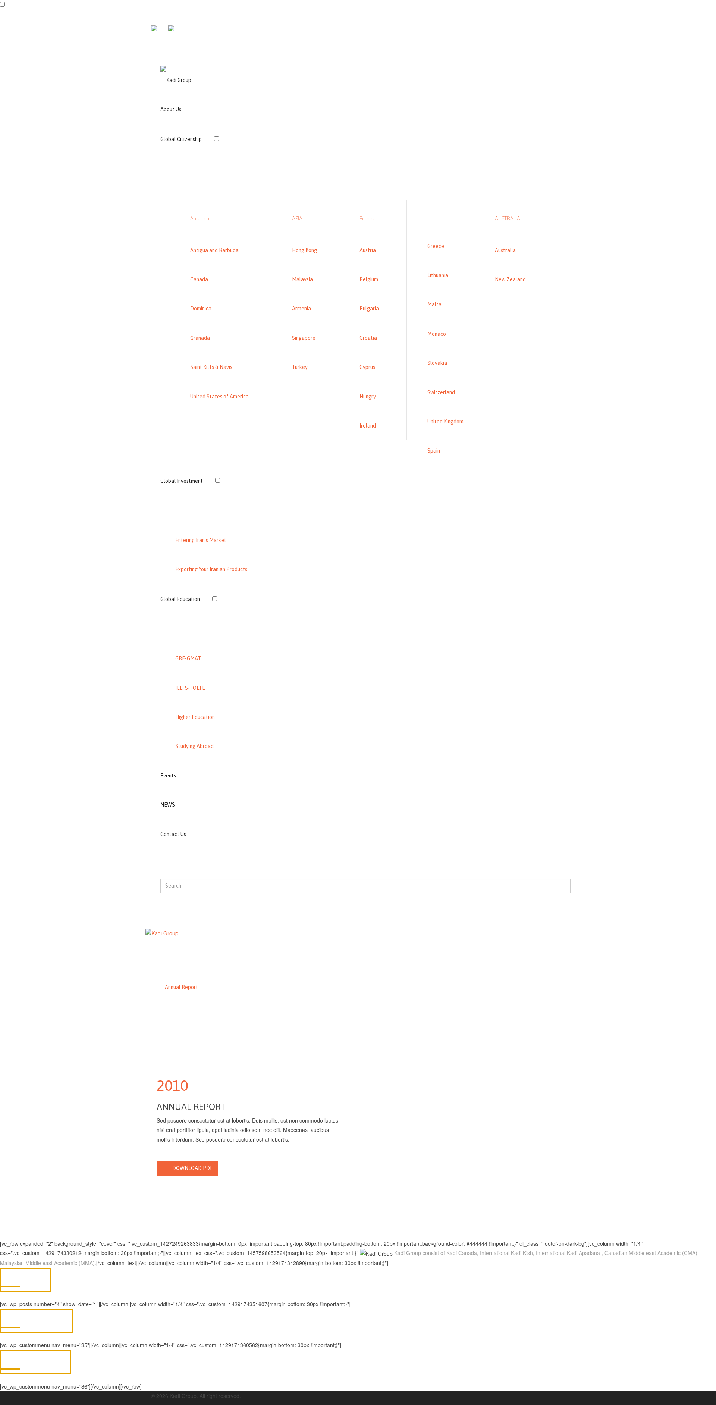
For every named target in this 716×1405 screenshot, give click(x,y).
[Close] (148, 50)
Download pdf (192, 1168)
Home (152, 987)
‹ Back (239, 165)
